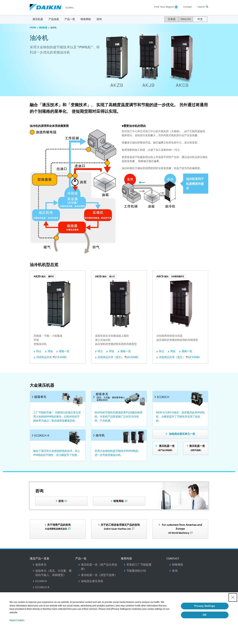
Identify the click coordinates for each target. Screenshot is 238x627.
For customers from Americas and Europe (181, 528)
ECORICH (41, 581)
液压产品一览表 (39, 558)
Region (164, 6)
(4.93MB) (118, 357)
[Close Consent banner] (233, 597)
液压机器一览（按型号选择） (99, 575)
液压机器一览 (166, 447)
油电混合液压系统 (92, 581)
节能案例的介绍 (136, 570)
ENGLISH (186, 19)
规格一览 (64, 351)
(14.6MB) (51, 357)
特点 (38, 351)
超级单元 (40, 564)
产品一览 (70, 19)
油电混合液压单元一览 (182, 433)
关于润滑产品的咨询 (58, 526)
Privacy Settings (204, 605)
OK (205, 614)
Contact (187, 6)
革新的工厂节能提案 (139, 564)
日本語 (172, 19)
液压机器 (38, 19)
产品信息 (54, 19)
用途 (50, 351)
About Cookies (16, 620)
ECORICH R (42, 587)
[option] (119, 60)
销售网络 (86, 19)
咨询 (99, 19)
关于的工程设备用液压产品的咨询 (120, 526)
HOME (33, 27)
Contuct (172, 558)
